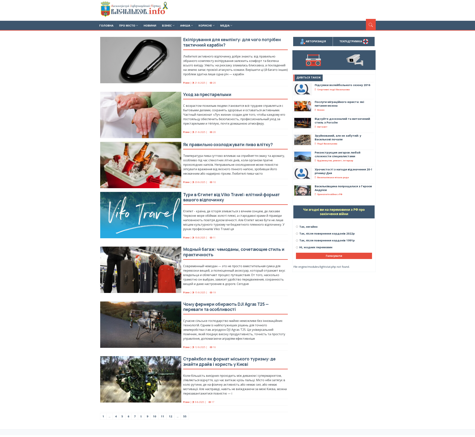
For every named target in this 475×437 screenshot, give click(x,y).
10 (154, 416)
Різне (186, 82)
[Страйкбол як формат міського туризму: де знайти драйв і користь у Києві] (140, 379)
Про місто (127, 25)
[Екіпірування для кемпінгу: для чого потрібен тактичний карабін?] (140, 60)
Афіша (185, 25)
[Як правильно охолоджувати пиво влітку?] (140, 165)
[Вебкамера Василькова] (355, 60)
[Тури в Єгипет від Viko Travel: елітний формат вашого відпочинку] (140, 215)
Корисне (205, 25)
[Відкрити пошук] (371, 24)
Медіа (225, 25)
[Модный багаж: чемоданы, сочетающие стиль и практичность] (140, 270)
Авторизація (316, 41)
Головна (106, 25)
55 (184, 416)
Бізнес (167, 25)
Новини (150, 25)
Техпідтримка (351, 41)
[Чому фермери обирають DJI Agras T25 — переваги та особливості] (140, 324)
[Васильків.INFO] (135, 10)
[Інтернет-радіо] (313, 60)
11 (162, 416)
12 (170, 416)
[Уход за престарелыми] (140, 115)
